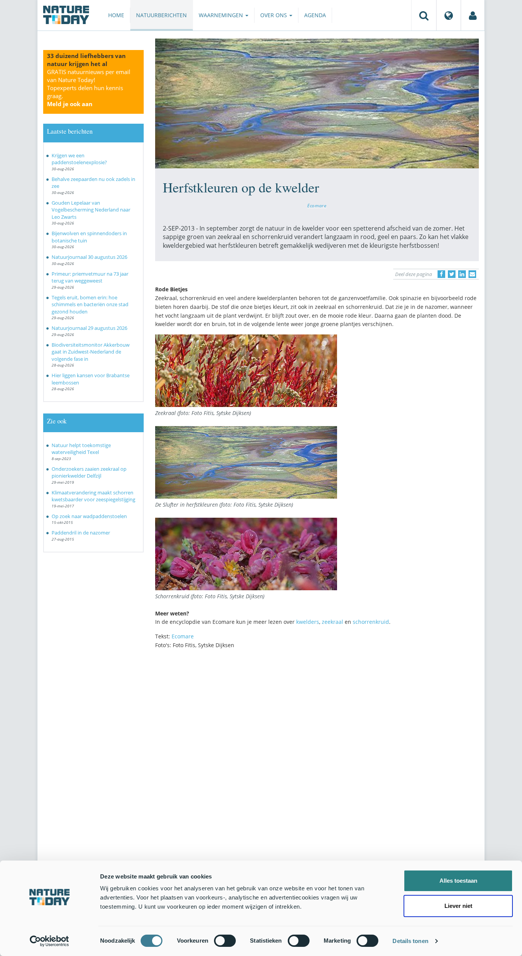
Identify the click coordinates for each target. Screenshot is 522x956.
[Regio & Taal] (448, 15)
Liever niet (458, 906)
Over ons (274, 15)
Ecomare (316, 205)
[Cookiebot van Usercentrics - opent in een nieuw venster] (49, 941)
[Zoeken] (423, 15)
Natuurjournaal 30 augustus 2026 (89, 257)
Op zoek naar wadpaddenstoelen (89, 516)
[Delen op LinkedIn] (462, 274)
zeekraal (332, 621)
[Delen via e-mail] (472, 274)
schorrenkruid (371, 621)
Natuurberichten (161, 15)
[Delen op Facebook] (441, 274)
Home (116, 15)
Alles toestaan (458, 880)
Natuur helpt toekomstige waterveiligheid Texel (81, 449)
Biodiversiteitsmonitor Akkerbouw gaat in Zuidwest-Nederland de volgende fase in (91, 351)
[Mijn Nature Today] (473, 15)
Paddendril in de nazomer (81, 532)
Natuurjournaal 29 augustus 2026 (89, 328)
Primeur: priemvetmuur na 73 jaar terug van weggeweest (90, 277)
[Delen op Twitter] (452, 274)
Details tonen (410, 941)
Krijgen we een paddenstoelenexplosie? (79, 159)
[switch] (225, 941)
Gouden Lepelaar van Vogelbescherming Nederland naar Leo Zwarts (91, 209)
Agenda (315, 15)
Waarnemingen (222, 15)
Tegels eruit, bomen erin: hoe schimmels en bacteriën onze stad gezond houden (90, 304)
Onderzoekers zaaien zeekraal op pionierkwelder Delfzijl (89, 472)
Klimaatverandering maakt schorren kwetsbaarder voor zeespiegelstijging (93, 496)
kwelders (307, 621)
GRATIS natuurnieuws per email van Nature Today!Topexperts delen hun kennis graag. (88, 88)
